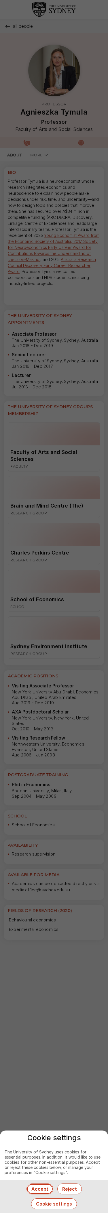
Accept (39, 1189)
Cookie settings (54, 1204)
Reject (69, 1189)
